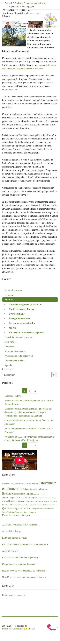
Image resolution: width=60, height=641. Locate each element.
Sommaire (19, 512)
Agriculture (27, 483)
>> (54, 374)
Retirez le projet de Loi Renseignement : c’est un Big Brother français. (29, 402)
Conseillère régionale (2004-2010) (25, 304)
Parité (30, 505)
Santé (45, 508)
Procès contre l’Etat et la (19, 355)
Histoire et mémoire (16, 501)
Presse (50, 505)
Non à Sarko (23, 505)
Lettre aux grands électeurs (14, 537)
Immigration (29, 501)
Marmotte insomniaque (15, 351)
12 (35, 390)
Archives (19, 2)
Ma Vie (12, 327)
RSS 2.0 (31, 628)
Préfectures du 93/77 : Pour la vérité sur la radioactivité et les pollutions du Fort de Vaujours (30, 438)
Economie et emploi (22, 493)
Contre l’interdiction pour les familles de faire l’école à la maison (29, 422)
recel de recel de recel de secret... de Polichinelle (24, 570)
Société (5, 512)
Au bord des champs (11, 531)
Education (35, 494)
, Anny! (10, 550)
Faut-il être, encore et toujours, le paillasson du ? (26, 544)
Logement (53, 501)
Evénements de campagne (47, 498)
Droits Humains (16, 313)
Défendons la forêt (13, 395)
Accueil (8, 2)
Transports (32, 512)
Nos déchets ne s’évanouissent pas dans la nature (24, 577)
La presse (9, 294)
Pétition (45, 505)
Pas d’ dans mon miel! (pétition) (20, 557)
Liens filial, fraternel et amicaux (19, 337)
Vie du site (9, 346)
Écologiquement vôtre (36, 2)
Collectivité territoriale (32, 489)
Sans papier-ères (37, 508)
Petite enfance (37, 505)
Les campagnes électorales (22, 323)
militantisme (6, 483)
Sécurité (51, 508)
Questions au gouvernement (16, 508)
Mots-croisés (14, 505)
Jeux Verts (9, 341)
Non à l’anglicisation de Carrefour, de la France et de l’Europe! (29, 430)
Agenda (8, 365)
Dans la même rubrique (16, 515)
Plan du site (7, 628)
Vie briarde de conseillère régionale (26, 332)
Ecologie (7, 493)
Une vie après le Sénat (15, 360)
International (39, 501)
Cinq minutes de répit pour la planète (19, 563)
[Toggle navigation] (54, 6)
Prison (55, 505)
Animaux (35, 483)
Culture (44, 489)
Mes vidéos (6, 505)
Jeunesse (46, 501)
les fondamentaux (17, 483)
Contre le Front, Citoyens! (22, 309)
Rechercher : (8, 369)
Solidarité (12, 512)
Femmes (5, 501)
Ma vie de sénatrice (13, 290)
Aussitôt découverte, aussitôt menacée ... (20, 524)
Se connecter (18, 628)
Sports (26, 512)
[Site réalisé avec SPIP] (52, 627)
